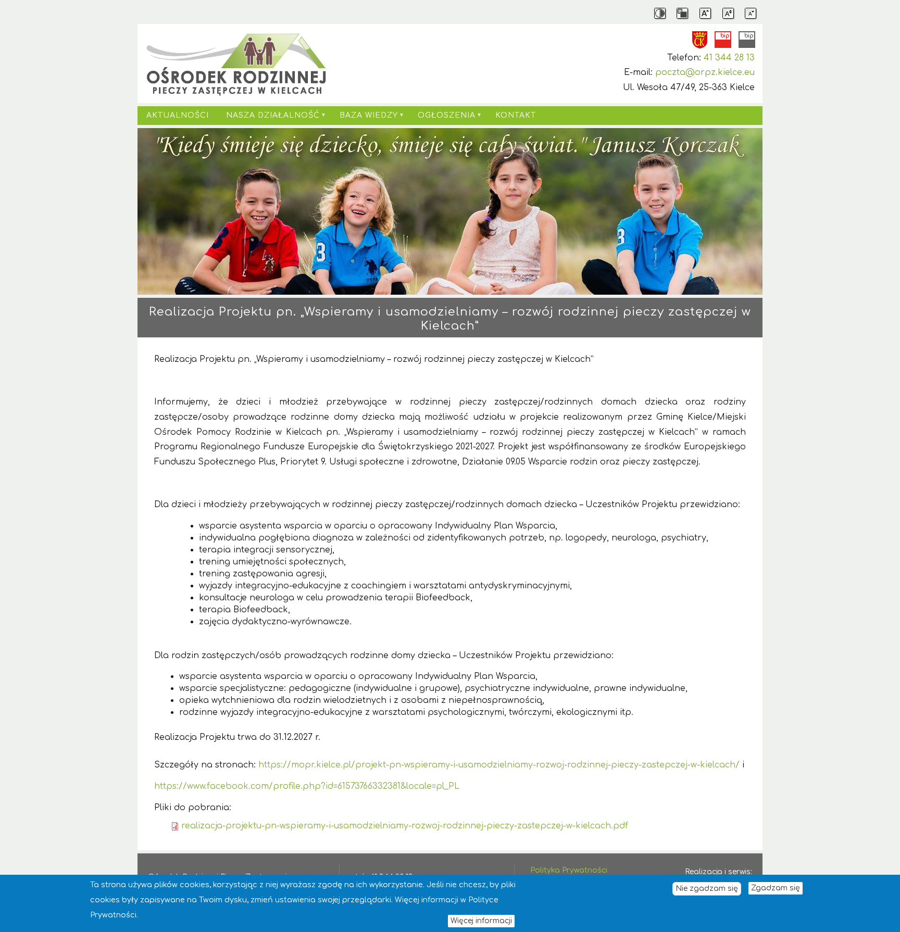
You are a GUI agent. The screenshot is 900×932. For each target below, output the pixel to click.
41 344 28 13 (729, 57)
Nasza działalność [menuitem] (269, 118)
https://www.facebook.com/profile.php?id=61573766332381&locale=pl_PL (306, 786)
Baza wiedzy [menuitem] (364, 118)
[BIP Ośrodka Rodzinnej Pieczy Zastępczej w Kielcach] (723, 39)
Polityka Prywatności (568, 870)
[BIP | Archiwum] (747, 39)
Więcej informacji (481, 920)
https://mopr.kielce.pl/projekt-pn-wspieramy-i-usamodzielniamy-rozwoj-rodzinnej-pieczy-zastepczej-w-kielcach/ (499, 765)
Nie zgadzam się (707, 888)
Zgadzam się (775, 888)
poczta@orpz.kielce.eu (705, 72)
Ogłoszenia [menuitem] (442, 118)
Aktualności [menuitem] (177, 115)
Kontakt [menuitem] (515, 115)
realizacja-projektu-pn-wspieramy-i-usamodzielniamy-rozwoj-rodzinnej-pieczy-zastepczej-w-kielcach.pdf (404, 825)
